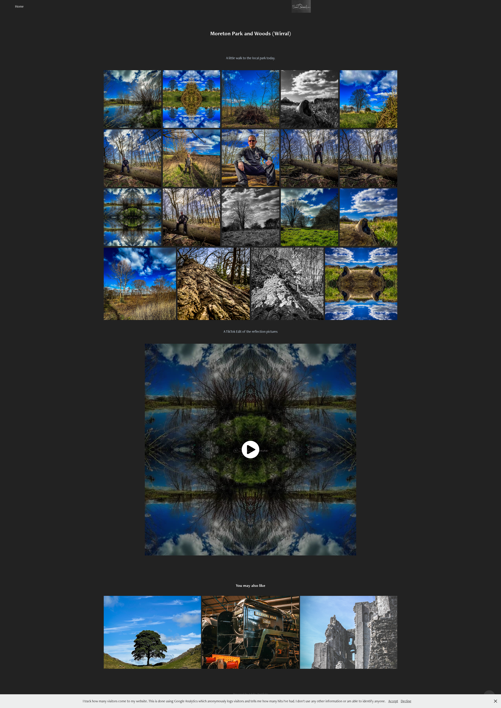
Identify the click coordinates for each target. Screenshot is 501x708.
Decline (406, 701)
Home (19, 6)
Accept (393, 701)
